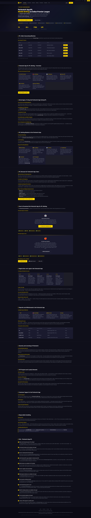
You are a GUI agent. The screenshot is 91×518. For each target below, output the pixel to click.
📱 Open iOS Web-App (45, 251)
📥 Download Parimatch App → (25, 20)
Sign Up (88, 0)
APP (20, 2)
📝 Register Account (32, 261)
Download (24, 2)
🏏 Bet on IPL (40, 261)
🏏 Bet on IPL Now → (37, 20)
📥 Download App (22, 261)
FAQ (49, 2)
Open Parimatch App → (23, 92)
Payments (45, 2)
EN (82, 0)
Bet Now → (65, 47)
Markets (37, 2)
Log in (85, 0)
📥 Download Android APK (45, 226)
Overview (33, 2)
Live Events (29, 2)
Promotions (41, 2)
